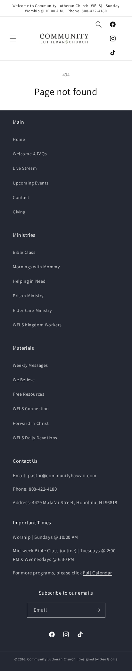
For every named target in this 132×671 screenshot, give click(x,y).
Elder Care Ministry (32, 310)
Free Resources (28, 394)
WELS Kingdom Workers (37, 325)
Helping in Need (29, 281)
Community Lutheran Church (51, 659)
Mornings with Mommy (36, 267)
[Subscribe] (98, 610)
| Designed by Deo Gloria (97, 659)
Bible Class (24, 252)
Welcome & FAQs (30, 154)
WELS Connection (31, 408)
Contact (21, 197)
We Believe (24, 380)
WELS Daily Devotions (35, 438)
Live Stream (25, 168)
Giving (19, 212)
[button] (13, 38)
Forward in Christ (31, 423)
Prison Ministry (28, 295)
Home (19, 139)
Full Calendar (97, 573)
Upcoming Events (31, 183)
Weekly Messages (30, 365)
